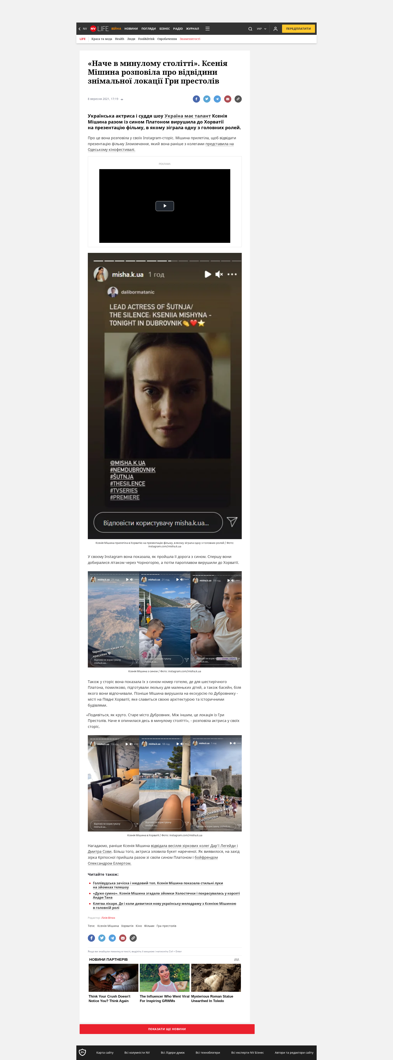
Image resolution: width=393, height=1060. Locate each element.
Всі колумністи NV (137, 1052)
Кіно (139, 926)
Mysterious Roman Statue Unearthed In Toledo (212, 998)
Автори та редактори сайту (294, 1052)
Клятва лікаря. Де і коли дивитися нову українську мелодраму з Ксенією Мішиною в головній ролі (164, 905)
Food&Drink (146, 39)
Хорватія (127, 926)
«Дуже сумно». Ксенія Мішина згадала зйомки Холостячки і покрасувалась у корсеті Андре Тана (166, 895)
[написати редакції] (227, 99)
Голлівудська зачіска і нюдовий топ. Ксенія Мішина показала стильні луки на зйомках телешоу (158, 885)
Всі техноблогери (208, 1052)
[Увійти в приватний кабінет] (275, 29)
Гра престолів (166, 926)
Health (119, 39)
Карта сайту (104, 1052)
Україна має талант (188, 116)
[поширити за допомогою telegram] (217, 99)
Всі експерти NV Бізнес (247, 1052)
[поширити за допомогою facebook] (196, 99)
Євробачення (167, 39)
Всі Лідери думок (173, 1052)
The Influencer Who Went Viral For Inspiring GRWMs (165, 998)
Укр (259, 29)
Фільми (149, 926)
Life (83, 39)
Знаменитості (190, 39)
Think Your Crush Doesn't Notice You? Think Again (109, 998)
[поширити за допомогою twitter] (206, 99)
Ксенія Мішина (108, 926)
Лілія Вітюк (108, 918)
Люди (131, 39)
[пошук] (250, 28)
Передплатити (298, 29)
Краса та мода (101, 39)
